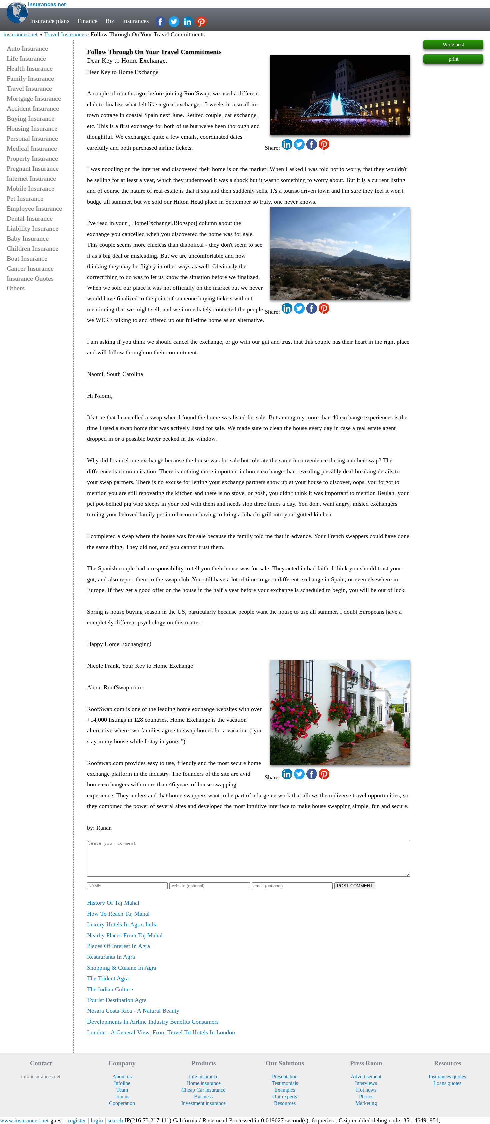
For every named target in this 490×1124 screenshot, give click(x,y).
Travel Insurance (64, 34)
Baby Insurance (28, 238)
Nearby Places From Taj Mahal (125, 935)
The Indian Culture (110, 989)
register (77, 1120)
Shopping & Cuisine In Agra (121, 967)
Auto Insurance (27, 48)
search (115, 1120)
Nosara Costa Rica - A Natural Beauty (133, 1010)
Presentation (285, 1076)
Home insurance (203, 1083)
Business (203, 1096)
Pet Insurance (25, 198)
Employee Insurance (34, 208)
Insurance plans (49, 20)
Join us (122, 1096)
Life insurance (203, 1076)
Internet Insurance (31, 178)
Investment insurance (203, 1103)
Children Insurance (32, 248)
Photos (366, 1096)
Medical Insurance (32, 148)
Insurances (135, 20)
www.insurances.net (24, 1120)
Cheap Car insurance (203, 1090)
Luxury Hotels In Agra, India (122, 924)
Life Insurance (26, 58)
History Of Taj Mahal (113, 902)
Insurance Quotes (30, 278)
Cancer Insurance (30, 268)
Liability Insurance (32, 228)
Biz (109, 20)
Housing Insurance (32, 128)
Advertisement (366, 1076)
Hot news (366, 1090)
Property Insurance (32, 158)
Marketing (366, 1103)
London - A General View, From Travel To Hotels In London (161, 1032)
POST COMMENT (355, 885)
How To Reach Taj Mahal (118, 913)
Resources (285, 1103)
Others (16, 288)
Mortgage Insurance (34, 98)
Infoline (122, 1083)
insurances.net (20, 34)
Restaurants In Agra (111, 956)
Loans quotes (447, 1083)
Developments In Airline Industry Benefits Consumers (153, 1021)
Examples (284, 1090)
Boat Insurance (27, 258)
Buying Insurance (30, 118)
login (97, 1120)
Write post (453, 44)
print (453, 59)
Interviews (366, 1083)
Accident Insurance (33, 108)
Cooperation (122, 1103)
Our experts (284, 1096)
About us (122, 1076)
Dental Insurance (30, 218)
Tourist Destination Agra (117, 1000)
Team (122, 1090)
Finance (87, 20)
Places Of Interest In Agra (118, 946)
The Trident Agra (108, 978)
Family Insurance (30, 78)
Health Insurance (30, 68)
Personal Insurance (32, 138)
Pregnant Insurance (33, 168)
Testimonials (285, 1083)
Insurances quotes (447, 1076)
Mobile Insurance (30, 188)
